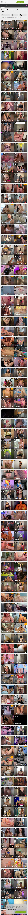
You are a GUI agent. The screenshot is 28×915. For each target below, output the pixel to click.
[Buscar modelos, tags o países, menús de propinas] (26, 5)
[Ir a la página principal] (8, 2)
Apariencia (6, 15)
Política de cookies (11, 909)
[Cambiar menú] (1, 2)
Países (15, 15)
